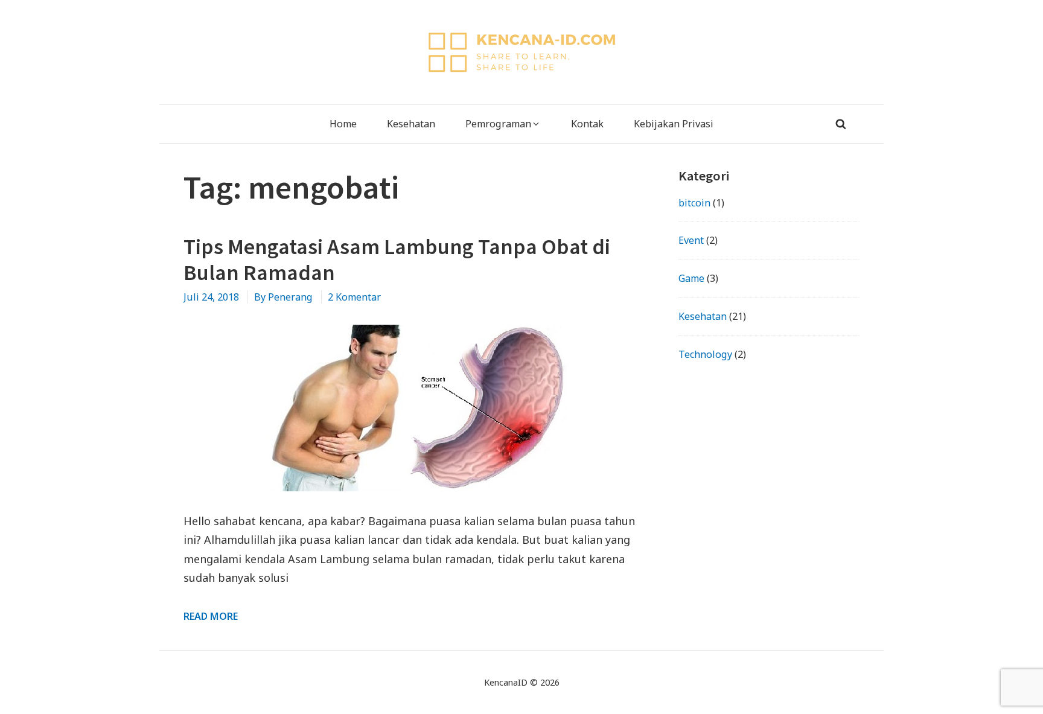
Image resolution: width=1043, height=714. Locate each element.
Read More (210, 616)
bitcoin (694, 202)
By (283, 297)
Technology (705, 354)
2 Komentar (354, 297)
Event (691, 240)
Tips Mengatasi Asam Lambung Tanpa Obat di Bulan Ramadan (396, 259)
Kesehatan (702, 316)
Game (691, 278)
